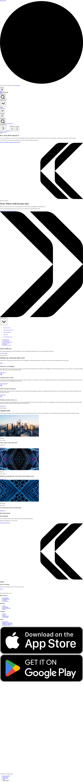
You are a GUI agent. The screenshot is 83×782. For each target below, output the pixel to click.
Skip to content (3, 0)
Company (2, 113)
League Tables (5, 606)
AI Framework (5, 617)
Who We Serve (3, 100)
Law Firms (4, 600)
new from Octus (7, 336)
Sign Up (1, 588)
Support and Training (6, 625)
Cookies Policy (5, 778)
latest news (6, 327)
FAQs (3, 779)
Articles (3, 605)
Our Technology (5, 616)
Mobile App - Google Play (7, 623)
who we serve (7, 332)
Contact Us (11, 123)
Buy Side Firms (5, 597)
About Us (4, 613)
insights (5, 334)
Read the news (17, 85)
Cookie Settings (6, 780)
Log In (7, 123)
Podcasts (4, 609)
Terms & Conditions (6, 775)
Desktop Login (5, 621)
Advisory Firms (5, 601)
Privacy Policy (5, 777)
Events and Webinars (6, 608)
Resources (2, 108)
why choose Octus (8, 330)
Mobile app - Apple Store (7, 622)
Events (1, 107)
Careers (3, 614)
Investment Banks (5, 599)
